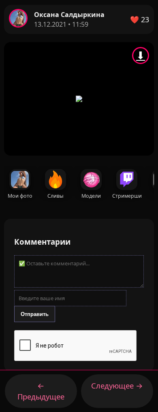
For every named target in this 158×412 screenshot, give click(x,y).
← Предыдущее (40, 391)
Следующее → (117, 385)
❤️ (139, 19)
